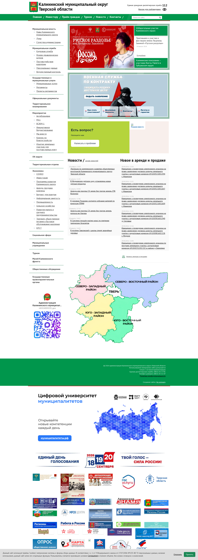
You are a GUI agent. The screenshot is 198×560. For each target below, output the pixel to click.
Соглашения (93, 555)
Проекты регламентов (46, 91)
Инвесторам (42, 177)
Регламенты (41, 87)
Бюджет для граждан (46, 194)
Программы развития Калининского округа (46, 183)
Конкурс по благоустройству (44, 139)
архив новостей (91, 160)
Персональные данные (46, 68)
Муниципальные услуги (46, 83)
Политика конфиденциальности (153, 376)
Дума (38, 38)
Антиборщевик (43, 116)
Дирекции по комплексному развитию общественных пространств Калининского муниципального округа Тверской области (92, 171)
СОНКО (39, 174)
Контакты (115, 16)
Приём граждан (71, 16)
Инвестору (52, 16)
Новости (101, 16)
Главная (37, 16)
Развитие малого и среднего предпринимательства (46, 212)
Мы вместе (41, 134)
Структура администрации (48, 42)
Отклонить (178, 554)
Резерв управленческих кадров (47, 56)
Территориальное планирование (41, 105)
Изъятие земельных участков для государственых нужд (46, 147)
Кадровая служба (44, 51)
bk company (161, 382)
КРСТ (39, 228)
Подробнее (141, 65)
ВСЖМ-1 (40, 123)
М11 (38, 119)
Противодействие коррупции (44, 63)
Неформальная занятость (48, 198)
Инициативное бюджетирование (44, 128)
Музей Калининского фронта (42, 260)
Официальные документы (45, 98)
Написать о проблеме (85, 143)
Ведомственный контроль (48, 71)
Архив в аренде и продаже (136, 256)
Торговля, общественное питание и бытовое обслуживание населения (48, 221)
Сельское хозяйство (45, 205)
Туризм (88, 16)
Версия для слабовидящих (149, 9)
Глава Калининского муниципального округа (47, 33)
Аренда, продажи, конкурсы (44, 189)
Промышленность (44, 202)
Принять (189, 554)
